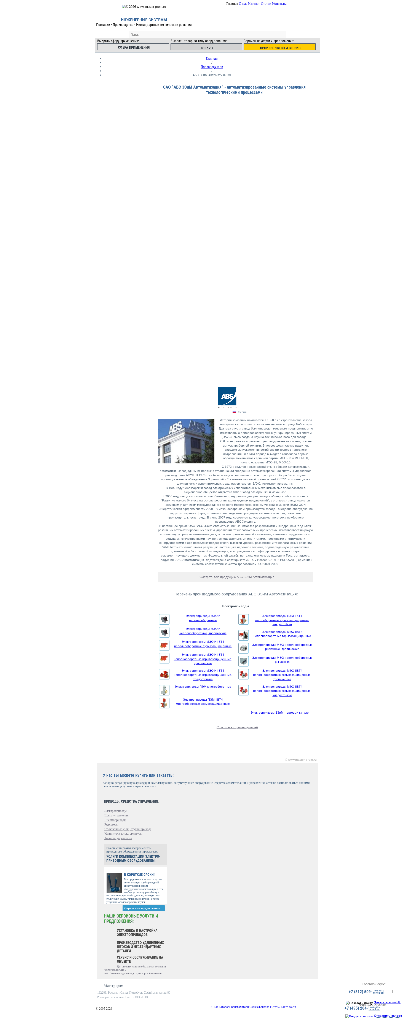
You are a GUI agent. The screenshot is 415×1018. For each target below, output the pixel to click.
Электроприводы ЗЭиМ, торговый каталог (280, 712)
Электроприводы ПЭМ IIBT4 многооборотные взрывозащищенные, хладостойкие (282, 620)
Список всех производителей (237, 727)
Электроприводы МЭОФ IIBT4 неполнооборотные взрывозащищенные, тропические (203, 659)
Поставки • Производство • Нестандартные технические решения (144, 25)
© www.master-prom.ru (301, 759)
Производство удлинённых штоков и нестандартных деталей (140, 947)
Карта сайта (288, 1006)
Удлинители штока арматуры (123, 833)
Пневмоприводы (115, 820)
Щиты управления (116, 815)
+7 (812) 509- (360, 991)
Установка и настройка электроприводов (137, 933)
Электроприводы (115, 811)
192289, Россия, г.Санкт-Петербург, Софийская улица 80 (133, 992)
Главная (212, 59)
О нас (243, 3)
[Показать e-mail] (359, 1003)
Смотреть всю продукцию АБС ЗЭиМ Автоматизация (237, 577)
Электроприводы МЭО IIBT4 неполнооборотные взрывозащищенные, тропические (282, 675)
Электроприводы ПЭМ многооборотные (203, 686)
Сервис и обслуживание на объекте (140, 959)
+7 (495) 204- (356, 1008)
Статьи (266, 3)
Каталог (254, 3)
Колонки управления (118, 838)
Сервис (254, 1006)
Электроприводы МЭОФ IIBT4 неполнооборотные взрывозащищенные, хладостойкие (203, 675)
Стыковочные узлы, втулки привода (127, 829)
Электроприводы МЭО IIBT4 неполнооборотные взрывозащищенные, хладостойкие (282, 691)
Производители (212, 67)
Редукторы (111, 824)
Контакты (279, 3)
